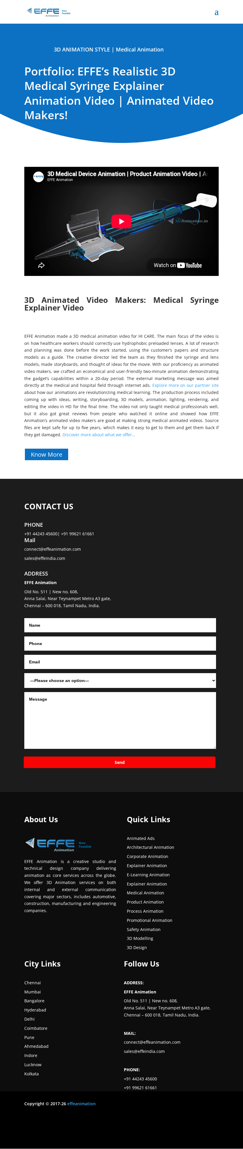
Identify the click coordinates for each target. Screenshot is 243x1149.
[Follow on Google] (202, 1127)
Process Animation (145, 911)
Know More (46, 454)
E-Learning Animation (148, 874)
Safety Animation (144, 929)
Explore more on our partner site (185, 385)
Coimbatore (35, 1028)
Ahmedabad (36, 1046)
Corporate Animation (147, 856)
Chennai (32, 982)
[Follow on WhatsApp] (214, 1127)
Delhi (29, 1019)
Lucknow (32, 1064)
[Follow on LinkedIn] (178, 1127)
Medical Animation (140, 49)
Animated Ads (141, 838)
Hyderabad (35, 1010)
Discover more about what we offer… (99, 434)
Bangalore (34, 1000)
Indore (30, 1055)
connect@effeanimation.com (52, 549)
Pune (29, 1037)
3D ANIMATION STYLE (82, 49)
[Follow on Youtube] (190, 1127)
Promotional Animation (149, 920)
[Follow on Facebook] (154, 1127)
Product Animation (145, 902)
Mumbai (32, 992)
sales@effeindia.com (44, 558)
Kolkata (31, 1074)
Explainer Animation (147, 865)
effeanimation (81, 1103)
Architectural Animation (150, 847)
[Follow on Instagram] (166, 1127)
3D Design (137, 947)
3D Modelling (140, 938)
